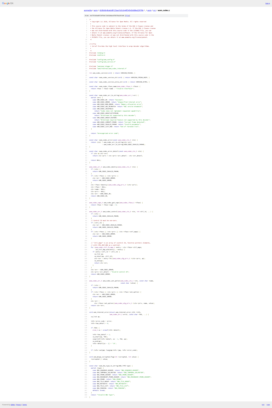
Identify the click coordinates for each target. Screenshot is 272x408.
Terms (24, 405)
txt (263, 405)
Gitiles (13, 405)
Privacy (18, 405)
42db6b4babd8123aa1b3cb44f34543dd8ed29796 (121, 10)
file (127, 15)
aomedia (88, 10)
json (268, 405)
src (154, 10)
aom (96, 10)
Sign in (267, 3)
